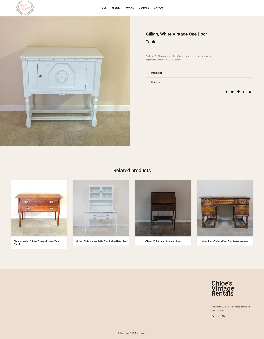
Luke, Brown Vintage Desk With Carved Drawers (225, 241)
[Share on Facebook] (226, 92)
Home (104, 8)
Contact (158, 8)
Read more (39, 233)
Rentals (116, 8)
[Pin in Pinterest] (237, 92)
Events (130, 8)
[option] (39, 217)
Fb (212, 316)
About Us (144, 8)
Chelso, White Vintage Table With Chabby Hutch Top (101, 241)
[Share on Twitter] (232, 92)
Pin (223, 316)
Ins (217, 316)
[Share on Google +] (244, 92)
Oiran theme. (140, 333)
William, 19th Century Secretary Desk (163, 241)
